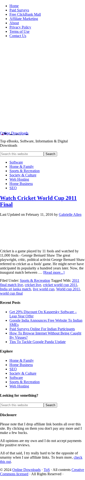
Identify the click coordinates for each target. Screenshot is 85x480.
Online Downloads (14, 133)
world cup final (11, 293)
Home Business (21, 365)
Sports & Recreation (35, 280)
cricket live (33, 285)
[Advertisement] (42, 84)
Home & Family (21, 360)
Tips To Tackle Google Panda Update (37, 342)
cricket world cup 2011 (60, 285)
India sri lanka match (15, 289)
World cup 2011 (68, 289)
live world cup (43, 289)
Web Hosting (19, 386)
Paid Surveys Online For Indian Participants (42, 329)
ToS (47, 470)
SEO (13, 369)
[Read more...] (53, 272)
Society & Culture (22, 373)
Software (16, 378)
